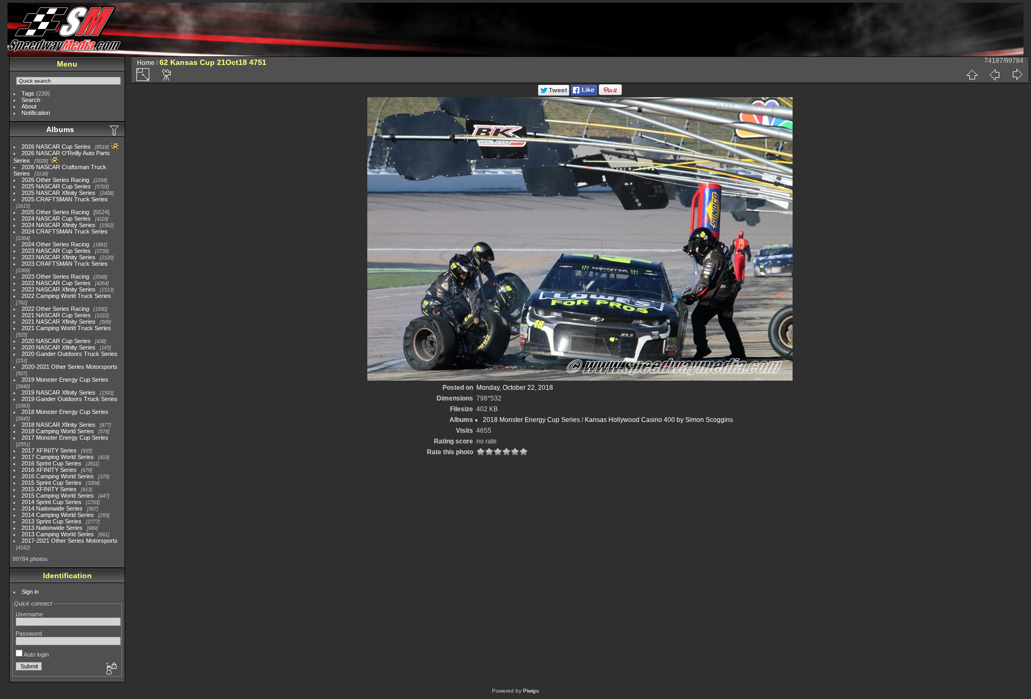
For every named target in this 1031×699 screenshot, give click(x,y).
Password (29, 633)
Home (146, 63)
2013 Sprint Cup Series (51, 521)
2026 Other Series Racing (55, 180)
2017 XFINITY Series (49, 450)
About (29, 106)
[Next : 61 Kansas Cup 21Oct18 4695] (1017, 75)
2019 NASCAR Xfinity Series (58, 392)
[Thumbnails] (972, 75)
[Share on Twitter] (553, 93)
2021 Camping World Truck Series (66, 328)
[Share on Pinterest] (610, 93)
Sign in (30, 591)
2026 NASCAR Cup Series (56, 146)
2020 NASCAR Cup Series (56, 341)
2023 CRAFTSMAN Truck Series (64, 263)
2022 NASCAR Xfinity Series (58, 289)
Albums (60, 129)
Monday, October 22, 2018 (514, 387)
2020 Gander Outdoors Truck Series (69, 354)
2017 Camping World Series (57, 457)
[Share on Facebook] (584, 93)
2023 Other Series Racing (55, 276)
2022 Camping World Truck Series (66, 296)
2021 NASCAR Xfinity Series (58, 321)
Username (29, 614)
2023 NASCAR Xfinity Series (58, 257)
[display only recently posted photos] (115, 130)
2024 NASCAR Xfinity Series (58, 225)
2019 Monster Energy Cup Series (64, 379)
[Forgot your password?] (111, 669)
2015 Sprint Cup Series (51, 482)
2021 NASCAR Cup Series (56, 315)
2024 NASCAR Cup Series (56, 218)
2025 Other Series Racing (55, 212)
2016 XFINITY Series (49, 470)
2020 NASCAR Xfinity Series (58, 347)
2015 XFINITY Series (49, 489)
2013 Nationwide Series (52, 528)
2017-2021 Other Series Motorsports (69, 540)
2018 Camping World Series (57, 431)
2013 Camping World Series (57, 534)
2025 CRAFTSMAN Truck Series (64, 199)
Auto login (36, 654)
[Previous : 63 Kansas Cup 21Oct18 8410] (994, 75)
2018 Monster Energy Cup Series (64, 412)
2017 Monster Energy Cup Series (64, 437)
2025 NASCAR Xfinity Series (58, 193)
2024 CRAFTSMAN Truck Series (64, 231)
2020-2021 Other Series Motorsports (69, 366)
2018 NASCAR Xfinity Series (58, 424)
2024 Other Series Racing (55, 244)
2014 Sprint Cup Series (51, 502)
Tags (27, 93)
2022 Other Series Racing (55, 308)
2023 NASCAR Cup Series (56, 250)
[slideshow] (167, 75)
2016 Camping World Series (57, 476)
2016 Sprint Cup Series (51, 463)
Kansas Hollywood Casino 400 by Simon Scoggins (659, 420)
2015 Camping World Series (57, 495)
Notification (35, 113)
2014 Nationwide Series (52, 508)
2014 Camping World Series (57, 515)
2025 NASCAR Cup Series (56, 186)
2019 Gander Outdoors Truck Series (69, 399)
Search (30, 100)
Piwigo (531, 691)
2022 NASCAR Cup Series (56, 283)
